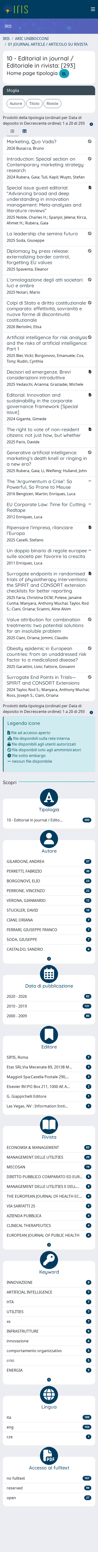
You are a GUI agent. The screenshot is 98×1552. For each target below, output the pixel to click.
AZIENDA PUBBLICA (48, 1215)
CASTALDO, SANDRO (48, 949)
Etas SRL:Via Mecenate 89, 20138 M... (48, 1067)
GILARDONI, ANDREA (48, 861)
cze (48, 1436)
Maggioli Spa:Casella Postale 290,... (48, 1076)
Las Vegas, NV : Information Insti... (48, 1106)
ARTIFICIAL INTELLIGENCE (48, 1292)
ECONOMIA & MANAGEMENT (48, 1147)
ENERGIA (48, 1370)
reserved (48, 1488)
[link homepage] (17, 9)
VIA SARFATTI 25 (48, 1206)
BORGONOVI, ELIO (48, 881)
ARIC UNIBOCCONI (32, 38)
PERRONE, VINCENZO (48, 890)
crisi (48, 1360)
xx (48, 1321)
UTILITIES (48, 1311)
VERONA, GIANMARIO (48, 900)
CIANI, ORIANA (48, 920)
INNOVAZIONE (48, 1282)
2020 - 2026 (48, 996)
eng (48, 1427)
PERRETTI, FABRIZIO (48, 871)
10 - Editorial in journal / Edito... (48, 820)
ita (48, 1417)
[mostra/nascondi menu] (93, 9)
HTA (48, 1302)
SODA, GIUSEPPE (48, 939)
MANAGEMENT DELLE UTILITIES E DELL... (48, 1186)
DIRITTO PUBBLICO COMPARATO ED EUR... (48, 1176)
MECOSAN (48, 1167)
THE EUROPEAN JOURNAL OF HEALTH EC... (48, 1196)
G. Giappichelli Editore (48, 1096)
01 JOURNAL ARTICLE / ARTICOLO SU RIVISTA (48, 44)
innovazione (48, 1341)
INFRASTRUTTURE (48, 1331)
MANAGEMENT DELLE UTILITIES (48, 1157)
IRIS (6, 38)
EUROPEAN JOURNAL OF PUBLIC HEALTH (48, 1235)
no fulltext (48, 1478)
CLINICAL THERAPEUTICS (48, 1225)
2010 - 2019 (48, 1006)
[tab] (13, 131)
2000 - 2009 (48, 1015)
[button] (49, 958)
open (48, 1497)
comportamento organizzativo (48, 1350)
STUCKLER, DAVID (48, 910)
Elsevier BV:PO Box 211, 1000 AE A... (48, 1086)
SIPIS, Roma (48, 1057)
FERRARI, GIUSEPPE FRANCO (48, 929)
